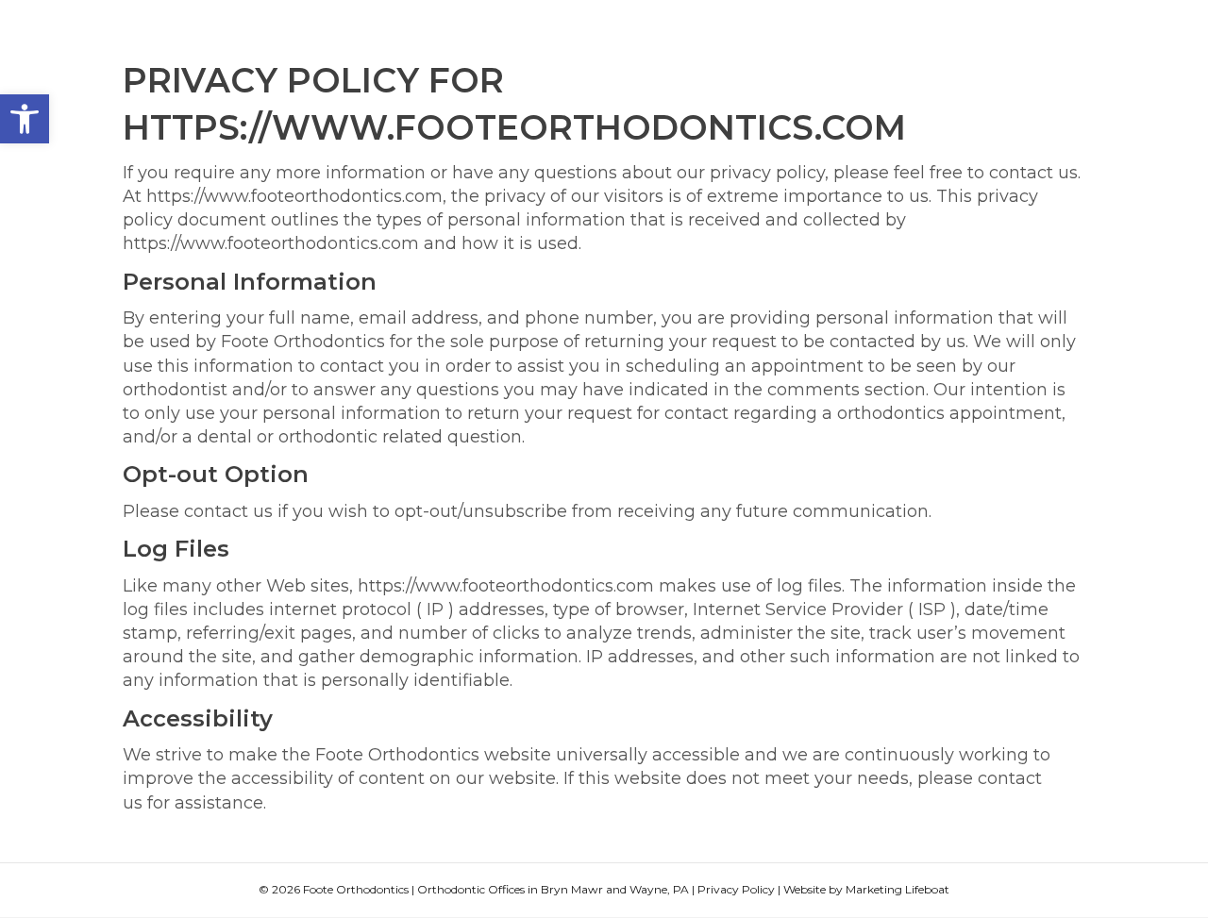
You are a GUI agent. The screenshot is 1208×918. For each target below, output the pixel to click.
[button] (24, 118)
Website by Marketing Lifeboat (866, 889)
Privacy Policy (736, 889)
